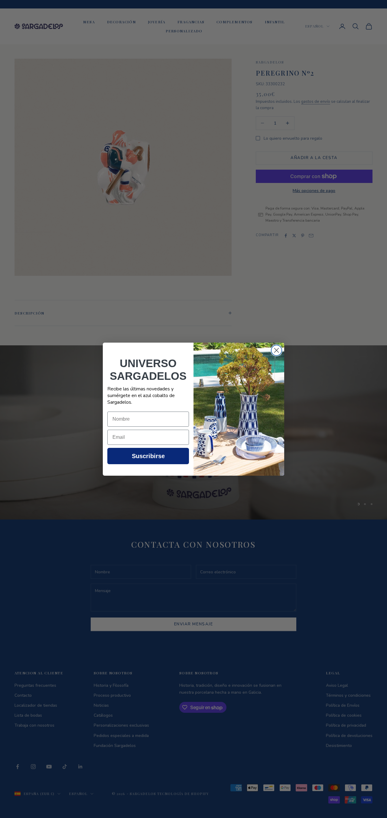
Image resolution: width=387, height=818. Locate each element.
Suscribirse (148, 456)
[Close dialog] (276, 350)
